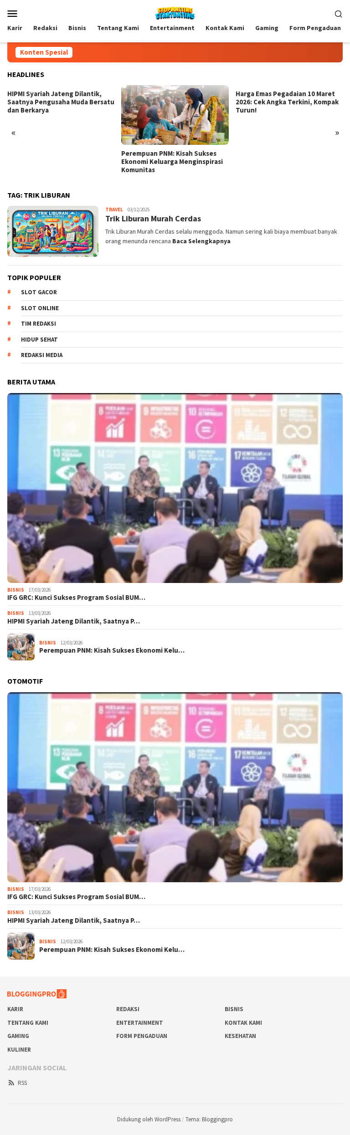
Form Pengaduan (141, 1036)
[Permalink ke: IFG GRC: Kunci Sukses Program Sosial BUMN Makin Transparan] (175, 488)
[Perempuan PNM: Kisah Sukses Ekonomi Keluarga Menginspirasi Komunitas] (174, 115)
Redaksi (127, 1009)
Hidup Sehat (39, 339)
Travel (114, 209)
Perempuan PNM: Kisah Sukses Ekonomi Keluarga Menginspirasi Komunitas (172, 161)
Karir (15, 1009)
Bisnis (15, 590)
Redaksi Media (41, 355)
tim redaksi (38, 323)
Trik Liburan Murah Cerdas (153, 218)
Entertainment (139, 1023)
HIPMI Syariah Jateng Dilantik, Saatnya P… (73, 621)
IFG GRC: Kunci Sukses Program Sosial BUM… (76, 597)
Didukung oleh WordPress (148, 1119)
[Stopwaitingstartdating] (174, 12)
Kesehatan (240, 1036)
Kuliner (19, 1049)
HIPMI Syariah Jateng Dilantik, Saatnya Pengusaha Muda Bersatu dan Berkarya (60, 102)
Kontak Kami (243, 1023)
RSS (22, 1083)
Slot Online (40, 308)
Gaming (18, 1036)
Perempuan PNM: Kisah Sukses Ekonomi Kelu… (112, 650)
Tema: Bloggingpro (209, 1119)
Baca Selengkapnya (201, 241)
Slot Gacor (39, 292)
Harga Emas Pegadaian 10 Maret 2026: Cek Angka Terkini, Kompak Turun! (287, 102)
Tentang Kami (27, 1023)
